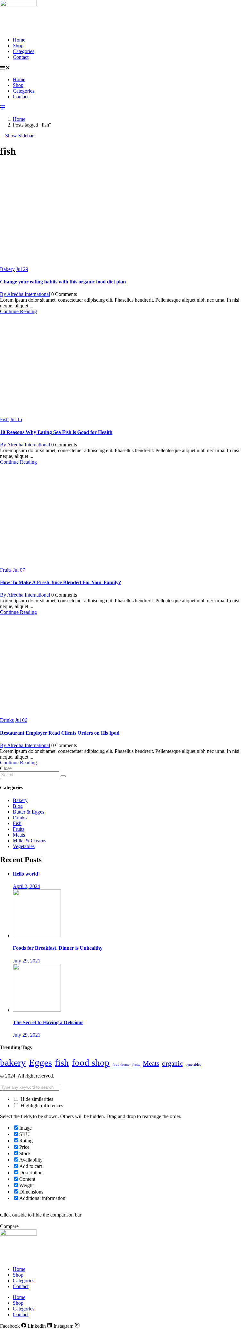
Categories (23, 51)
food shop (91, 1062)
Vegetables (24, 846)
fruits (136, 1064)
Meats (19, 835)
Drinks (7, 720)
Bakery (7, 269)
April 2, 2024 (26, 886)
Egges (40, 1062)
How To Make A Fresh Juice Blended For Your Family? (60, 582)
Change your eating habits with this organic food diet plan (63, 281)
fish (62, 1062)
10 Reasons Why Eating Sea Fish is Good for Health (56, 432)
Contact (21, 57)
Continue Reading (18, 311)
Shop (18, 45)
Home (19, 39)
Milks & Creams (29, 840)
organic (172, 1063)
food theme (120, 1064)
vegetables (193, 1064)
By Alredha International (25, 294)
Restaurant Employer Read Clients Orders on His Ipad (59, 733)
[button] (123, 68)
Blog (18, 806)
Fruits (6, 570)
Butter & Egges (28, 812)
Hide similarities (36, 1099)
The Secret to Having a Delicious (48, 1022)
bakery (13, 1062)
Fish (4, 419)
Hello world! (26, 874)
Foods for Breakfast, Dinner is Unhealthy (57, 948)
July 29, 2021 (26, 960)
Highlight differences (41, 1105)
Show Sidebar (19, 135)
